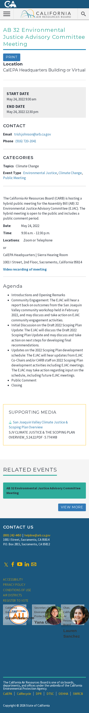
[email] (33, 564)
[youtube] (19, 564)
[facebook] (12, 564)
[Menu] (7, 13)
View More (72, 507)
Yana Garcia (45, 622)
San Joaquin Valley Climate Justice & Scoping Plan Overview (38, 424)
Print (12, 57)
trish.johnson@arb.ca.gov (32, 134)
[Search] (83, 13)
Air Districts (12, 595)
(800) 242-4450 (12, 535)
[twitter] (6, 564)
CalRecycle (24, 694)
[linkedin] (26, 564)
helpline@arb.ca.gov (37, 535)
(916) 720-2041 (25, 141)
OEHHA (63, 694)
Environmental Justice (40, 173)
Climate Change (70, 173)
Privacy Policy (14, 585)
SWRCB (78, 694)
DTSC (50, 694)
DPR (39, 694)
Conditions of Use (17, 590)
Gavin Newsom (19, 618)
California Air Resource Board (46, 13)
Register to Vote (15, 600)
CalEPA (7, 694)
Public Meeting (14, 178)
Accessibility (13, 579)
